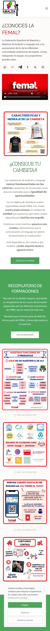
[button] (46, 8)
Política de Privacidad (17, 597)
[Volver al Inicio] (10, 8)
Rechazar (25, 612)
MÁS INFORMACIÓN (24, 334)
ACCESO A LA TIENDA (25, 260)
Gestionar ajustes (25, 620)
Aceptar (25, 605)
